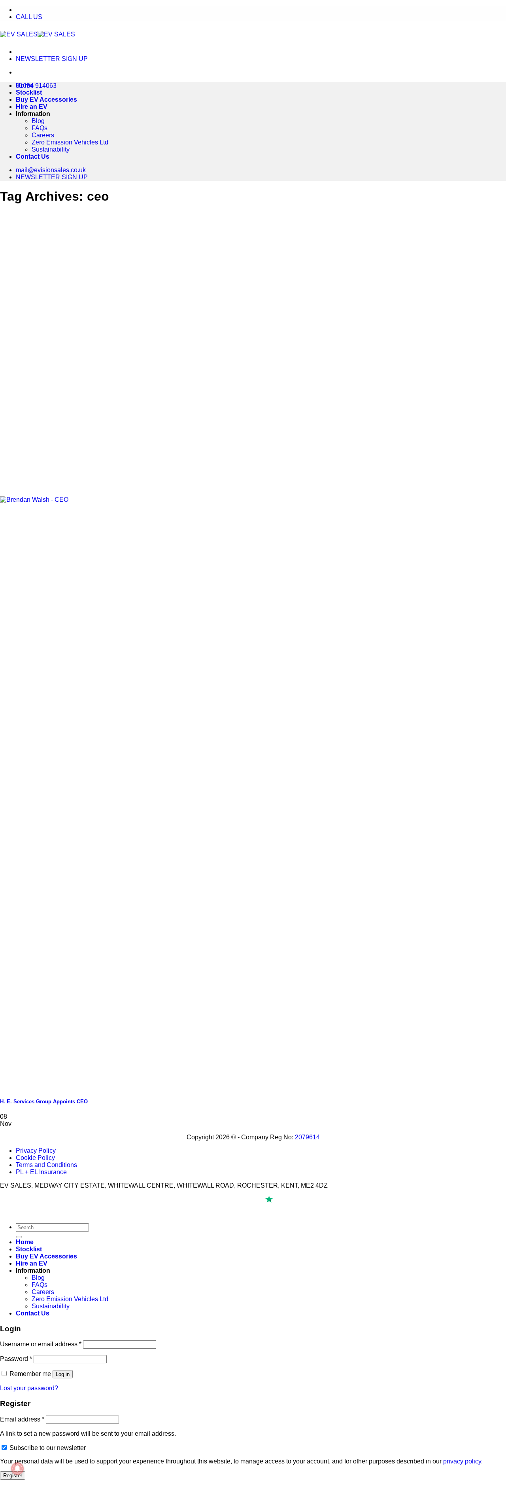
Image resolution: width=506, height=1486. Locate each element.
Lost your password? (29, 1388)
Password (16, 1358)
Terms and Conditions (46, 1164)
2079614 (307, 1137)
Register (12, 1475)
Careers (43, 135)
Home (25, 85)
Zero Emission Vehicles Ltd (70, 142)
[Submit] (19, 1237)
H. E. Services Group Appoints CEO (44, 1102)
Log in (63, 1374)
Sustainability (51, 149)
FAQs (39, 128)
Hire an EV (31, 106)
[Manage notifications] (17, 1468)
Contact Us (32, 156)
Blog (38, 121)
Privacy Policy (36, 1150)
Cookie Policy (35, 1157)
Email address (22, 1419)
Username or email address (40, 1344)
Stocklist (29, 92)
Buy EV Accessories (46, 99)
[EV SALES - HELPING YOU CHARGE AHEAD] (37, 34)
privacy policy (462, 1461)
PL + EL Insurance (41, 1172)
